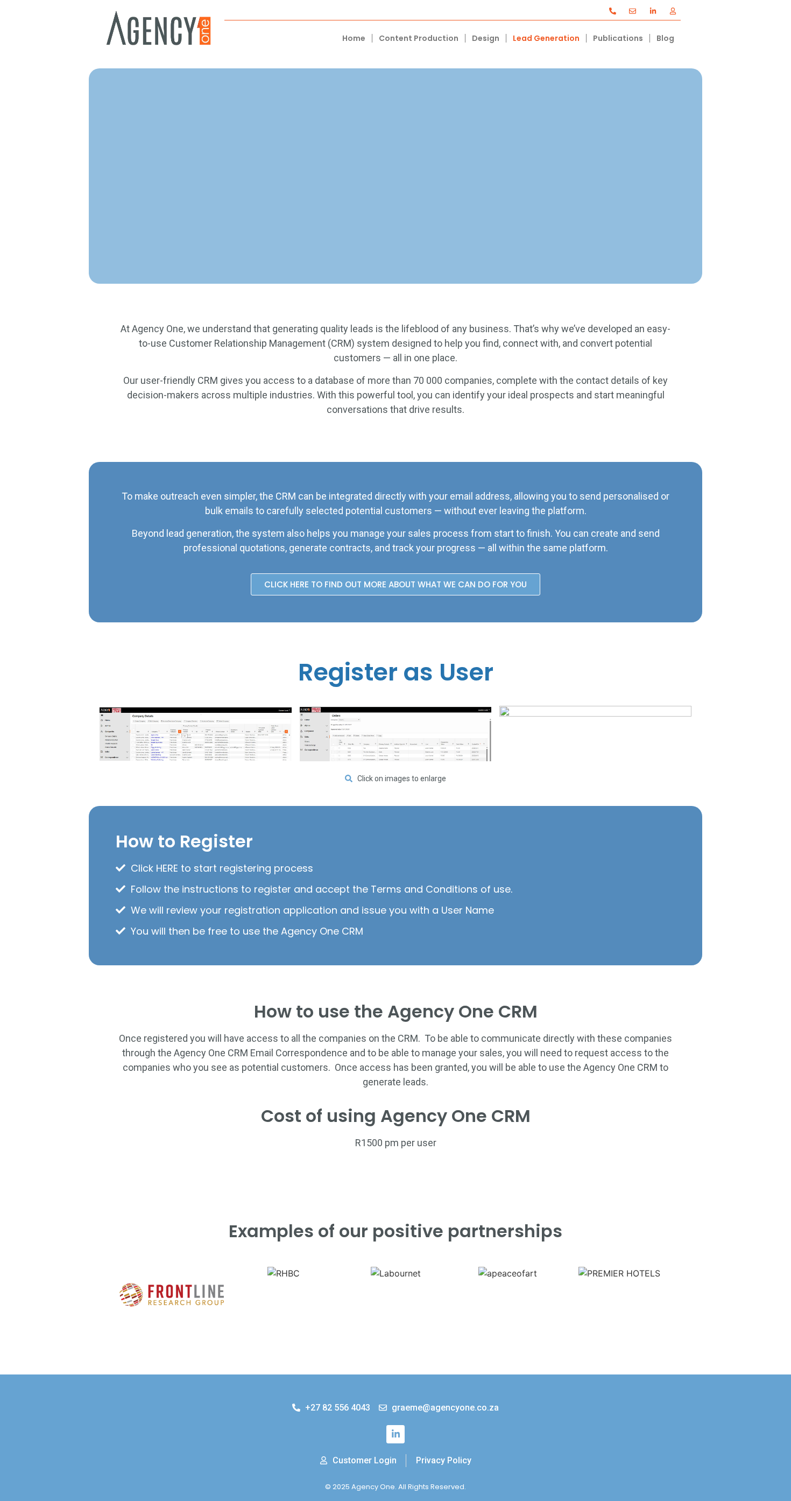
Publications (618, 38)
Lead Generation (546, 38)
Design (485, 38)
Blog (665, 38)
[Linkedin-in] (395, 1434)
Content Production (418, 38)
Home (353, 38)
